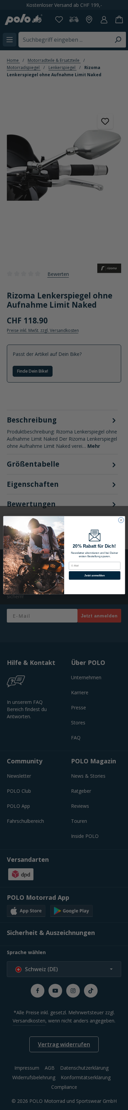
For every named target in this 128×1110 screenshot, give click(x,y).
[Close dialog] (121, 520)
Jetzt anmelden (94, 575)
